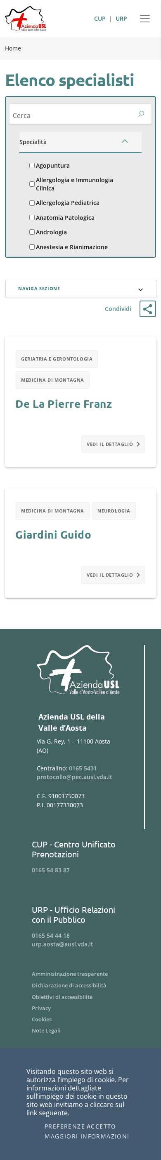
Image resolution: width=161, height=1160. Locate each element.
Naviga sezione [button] (39, 288)
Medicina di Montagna (52, 380)
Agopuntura (53, 165)
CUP (100, 18)
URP (121, 18)
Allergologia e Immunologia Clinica (74, 184)
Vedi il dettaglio (110, 444)
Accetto (101, 1126)
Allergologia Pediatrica (67, 203)
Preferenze (65, 1126)
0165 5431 (83, 768)
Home (13, 48)
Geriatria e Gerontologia (56, 359)
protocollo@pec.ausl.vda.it (74, 777)
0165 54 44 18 (51, 935)
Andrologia (51, 232)
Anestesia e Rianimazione (72, 247)
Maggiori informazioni (87, 1136)
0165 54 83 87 (51, 870)
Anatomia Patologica (65, 217)
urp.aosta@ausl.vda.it (62, 944)
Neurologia (113, 511)
